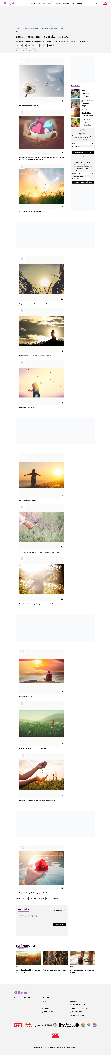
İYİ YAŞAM (45, 1008)
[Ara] (96, 3)
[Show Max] (95, 1025)
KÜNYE (72, 997)
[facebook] (14, 997)
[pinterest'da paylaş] (40, 45)
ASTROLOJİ (46, 1001)
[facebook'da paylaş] (17, 45)
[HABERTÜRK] (105, 3)
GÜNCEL (45, 1015)
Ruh (30, 28)
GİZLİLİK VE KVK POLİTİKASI (79, 1008)
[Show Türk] (89, 1025)
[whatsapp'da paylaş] (33, 45)
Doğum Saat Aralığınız (78, 176)
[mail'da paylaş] (37, 45)
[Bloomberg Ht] (49, 1025)
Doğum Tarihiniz (77, 171)
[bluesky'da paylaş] (25, 45)
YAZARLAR (45, 997)
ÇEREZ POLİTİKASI (76, 1012)
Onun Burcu (75, 146)
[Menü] (100, 3)
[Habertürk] (18, 1025)
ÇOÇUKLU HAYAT (48, 1012)
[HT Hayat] (55, 993)
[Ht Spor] (37, 1025)
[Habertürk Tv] (28, 1025)
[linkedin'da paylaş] (29, 45)
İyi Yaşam (25, 28)
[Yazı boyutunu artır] (44, 45)
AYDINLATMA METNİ (77, 1015)
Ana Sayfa (18, 28)
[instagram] (22, 997)
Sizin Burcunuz (76, 141)
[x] (18, 997)
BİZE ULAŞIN (74, 1001)
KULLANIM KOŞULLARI (77, 1005)
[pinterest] (29, 997)
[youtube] (25, 997)
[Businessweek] (69, 1025)
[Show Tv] (83, 1025)
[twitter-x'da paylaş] (21, 45)
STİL (43, 1005)
